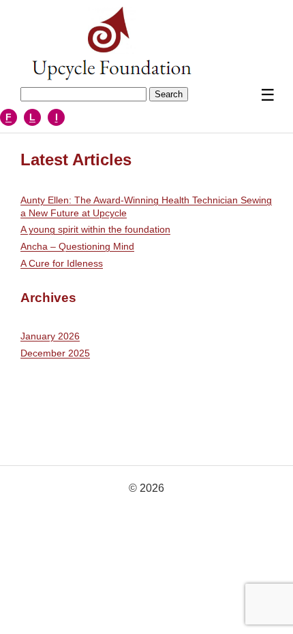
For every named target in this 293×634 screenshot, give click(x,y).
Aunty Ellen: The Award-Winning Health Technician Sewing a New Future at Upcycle (146, 206)
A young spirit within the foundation (95, 229)
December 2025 (55, 353)
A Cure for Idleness (61, 263)
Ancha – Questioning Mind (77, 246)
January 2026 (50, 336)
